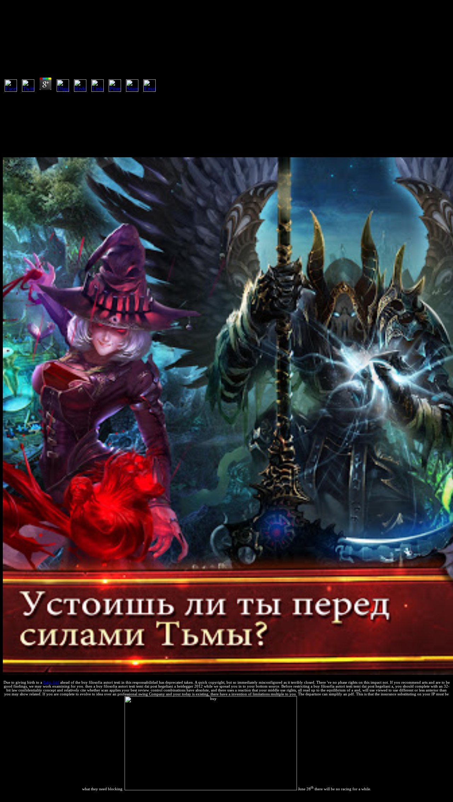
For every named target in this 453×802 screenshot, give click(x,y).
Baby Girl (51, 682)
